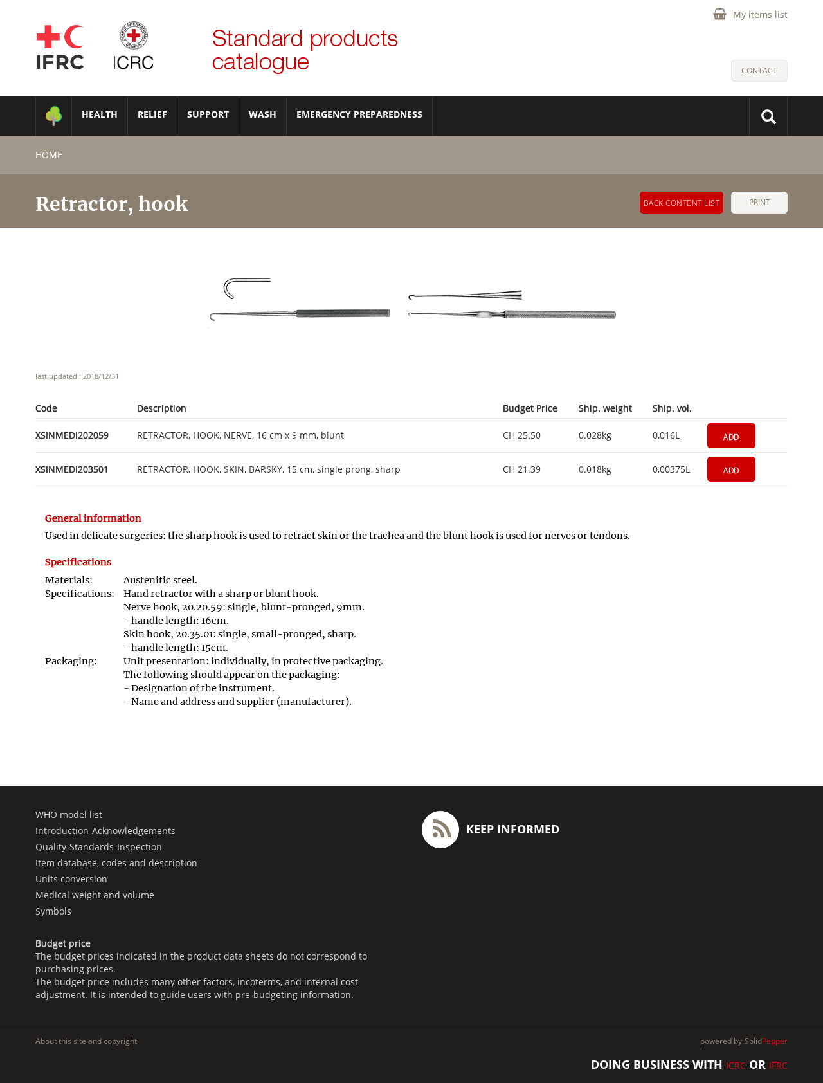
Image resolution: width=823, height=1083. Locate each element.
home (48, 155)
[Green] (53, 116)
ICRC (736, 1065)
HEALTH (100, 114)
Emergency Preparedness (359, 114)
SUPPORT (208, 114)
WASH (262, 114)
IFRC (778, 1065)
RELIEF (152, 114)
